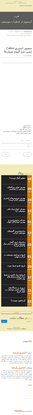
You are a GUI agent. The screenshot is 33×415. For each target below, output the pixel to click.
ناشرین (29, 393)
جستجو (4, 321)
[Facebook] (2, 60)
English (16, 1)
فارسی (20, 1)
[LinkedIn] (10, 60)
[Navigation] (1, 8)
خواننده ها (28, 395)
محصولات (29, 390)
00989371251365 (23, 3)
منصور (22, 140)
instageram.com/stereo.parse (14, 328)
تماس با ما (28, 398)
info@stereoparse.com (10, 3)
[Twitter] (6, 60)
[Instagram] (11, 1)
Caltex (28, 140)
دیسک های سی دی (27, 55)
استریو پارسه (28, 387)
